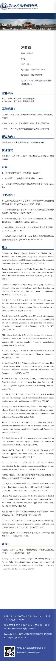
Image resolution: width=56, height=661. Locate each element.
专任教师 (33, 29)
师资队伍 (24, 29)
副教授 (42, 29)
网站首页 (14, 29)
